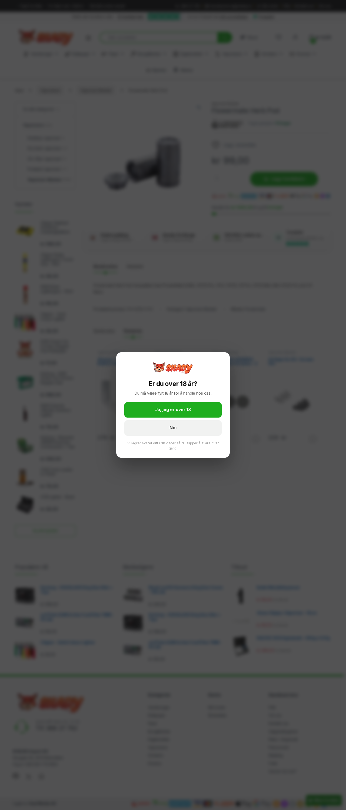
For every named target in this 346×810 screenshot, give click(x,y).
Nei (173, 427)
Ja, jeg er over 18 (173, 409)
